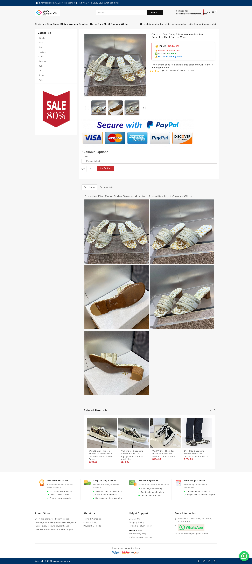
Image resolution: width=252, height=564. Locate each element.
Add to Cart (105, 168)
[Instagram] (209, 561)
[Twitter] (204, 561)
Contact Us (134, 519)
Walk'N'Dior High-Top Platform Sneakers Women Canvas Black (163, 454)
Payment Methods (92, 526)
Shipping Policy (136, 522)
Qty (83, 169)
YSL (40, 80)
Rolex (41, 75)
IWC (40, 66)
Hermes (42, 61)
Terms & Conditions (93, 519)
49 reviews (171, 70)
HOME (41, 38)
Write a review (187, 70)
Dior (40, 47)
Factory (42, 52)
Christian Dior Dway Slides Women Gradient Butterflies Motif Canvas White (138, 196)
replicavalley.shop (138, 534)
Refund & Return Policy (140, 526)
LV (39, 71)
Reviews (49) (106, 187)
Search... (155, 12)
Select (86, 156)
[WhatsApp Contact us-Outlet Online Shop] (244, 556)
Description (89, 187)
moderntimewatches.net (140, 537)
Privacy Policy (90, 522)
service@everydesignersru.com (193, 533)
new (40, 43)
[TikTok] (214, 561)
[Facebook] (199, 561)
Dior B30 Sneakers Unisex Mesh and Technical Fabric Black (196, 454)
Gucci (41, 57)
